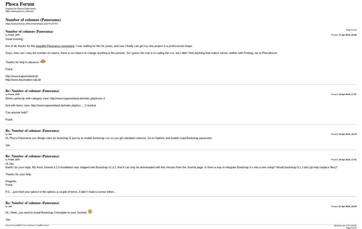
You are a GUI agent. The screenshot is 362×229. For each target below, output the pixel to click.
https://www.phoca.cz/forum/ (19, 11)
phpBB (17, 225)
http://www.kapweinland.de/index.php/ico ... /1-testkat (63, 105)
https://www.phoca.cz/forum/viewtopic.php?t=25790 (31, 23)
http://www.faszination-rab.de (23, 79)
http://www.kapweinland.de (21, 76)
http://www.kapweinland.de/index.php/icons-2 (77, 98)
